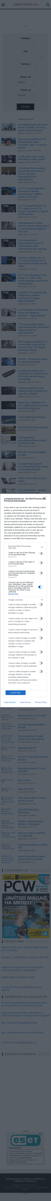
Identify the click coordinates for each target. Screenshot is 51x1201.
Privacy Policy (41, 702)
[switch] (40, 553)
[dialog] (25, 600)
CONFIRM (15, 693)
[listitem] (25, 547)
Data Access (25, 702)
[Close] (45, 498)
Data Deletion (10, 702)
